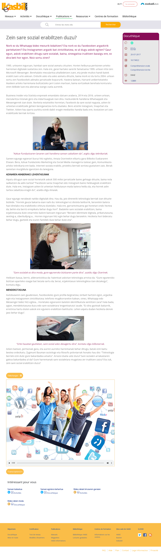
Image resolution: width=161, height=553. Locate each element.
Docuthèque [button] (43, 16)
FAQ (104, 550)
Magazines (55, 538)
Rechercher (111, 24)
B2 (9, 492)
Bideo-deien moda (16, 501)
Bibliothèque (129, 16)
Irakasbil (119, 541)
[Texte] (134, 48)
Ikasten (119, 538)
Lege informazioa (140, 550)
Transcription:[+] (14, 471)
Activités (17, 493)
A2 (132, 43)
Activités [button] (25, 16)
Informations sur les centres (102, 535)
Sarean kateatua (15, 489)
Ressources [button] (82, 16)
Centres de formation (106, 16)
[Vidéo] (12, 493)
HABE (118, 534)
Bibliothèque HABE (80, 534)
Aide (111, 550)
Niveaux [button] (9, 16)
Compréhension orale (140, 66)
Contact (125, 550)
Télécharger (13, 375)
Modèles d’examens (37, 538)
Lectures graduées (80, 538)
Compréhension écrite (140, 70)
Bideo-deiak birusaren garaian (87, 489)
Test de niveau (35, 534)
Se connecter (130, 4)
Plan (117, 550)
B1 (75, 492)
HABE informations (58, 541)
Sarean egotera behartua (52, 489)
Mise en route (13, 538)
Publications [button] (63, 16)
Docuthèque (52, 493)
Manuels (54, 534)
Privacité (154, 550)
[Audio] (78, 493)
